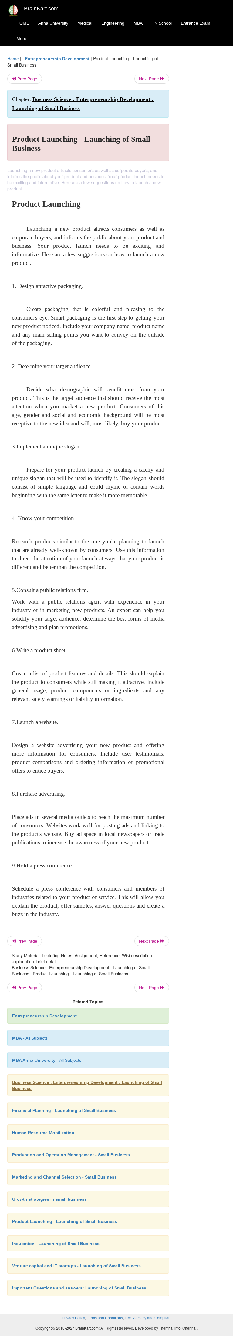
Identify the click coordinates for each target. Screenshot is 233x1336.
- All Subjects (30, 1038)
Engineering (112, 23)
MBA (138, 23)
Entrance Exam (195, 23)
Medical (84, 23)
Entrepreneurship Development (57, 58)
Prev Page (26, 78)
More (21, 38)
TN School (162, 23)
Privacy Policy (73, 1318)
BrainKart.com (41, 8)
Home (13, 58)
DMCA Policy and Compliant (148, 1318)
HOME (22, 23)
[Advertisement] (202, 146)
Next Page (149, 78)
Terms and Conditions (105, 1318)
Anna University (53, 23)
